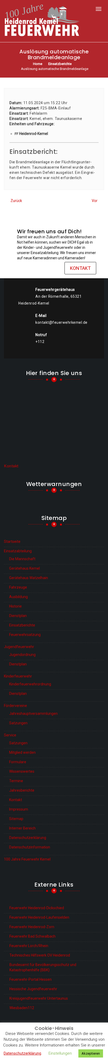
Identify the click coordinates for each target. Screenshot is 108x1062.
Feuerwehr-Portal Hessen (30, 979)
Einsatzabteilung (18, 551)
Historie (15, 606)
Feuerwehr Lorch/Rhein (28, 946)
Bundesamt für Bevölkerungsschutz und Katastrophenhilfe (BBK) (42, 967)
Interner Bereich (22, 828)
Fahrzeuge (18, 587)
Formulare (17, 762)
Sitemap (16, 819)
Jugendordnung (22, 655)
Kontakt (80, 268)
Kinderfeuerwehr (18, 676)
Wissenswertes (21, 771)
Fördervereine (15, 706)
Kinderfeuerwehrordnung (30, 684)
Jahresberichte (21, 790)
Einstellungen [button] (60, 1053)
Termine (16, 781)
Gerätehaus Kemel (24, 568)
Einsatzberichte (22, 625)
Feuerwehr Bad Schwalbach (32, 936)
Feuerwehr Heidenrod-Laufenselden (39, 917)
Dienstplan (18, 616)
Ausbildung (18, 597)
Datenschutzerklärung (27, 838)
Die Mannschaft (22, 559)
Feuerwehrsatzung (25, 635)
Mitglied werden (22, 752)
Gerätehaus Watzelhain (28, 578)
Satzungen (18, 723)
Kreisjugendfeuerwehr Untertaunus (38, 998)
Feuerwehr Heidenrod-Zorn (31, 927)
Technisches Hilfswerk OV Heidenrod (39, 955)
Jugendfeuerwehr (19, 647)
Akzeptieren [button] (91, 1053)
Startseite (12, 541)
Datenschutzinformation (29, 847)
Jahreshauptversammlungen (33, 713)
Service (10, 735)
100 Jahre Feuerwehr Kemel (27, 859)
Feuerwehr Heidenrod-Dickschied (36, 908)
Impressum (18, 809)
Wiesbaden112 (21, 1008)
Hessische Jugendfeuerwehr (33, 989)
